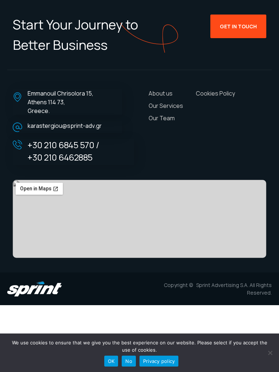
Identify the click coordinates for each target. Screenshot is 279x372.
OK (111, 361)
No (128, 361)
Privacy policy (159, 361)
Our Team (162, 118)
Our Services (166, 106)
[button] (238, 26)
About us (161, 93)
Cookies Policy (215, 93)
